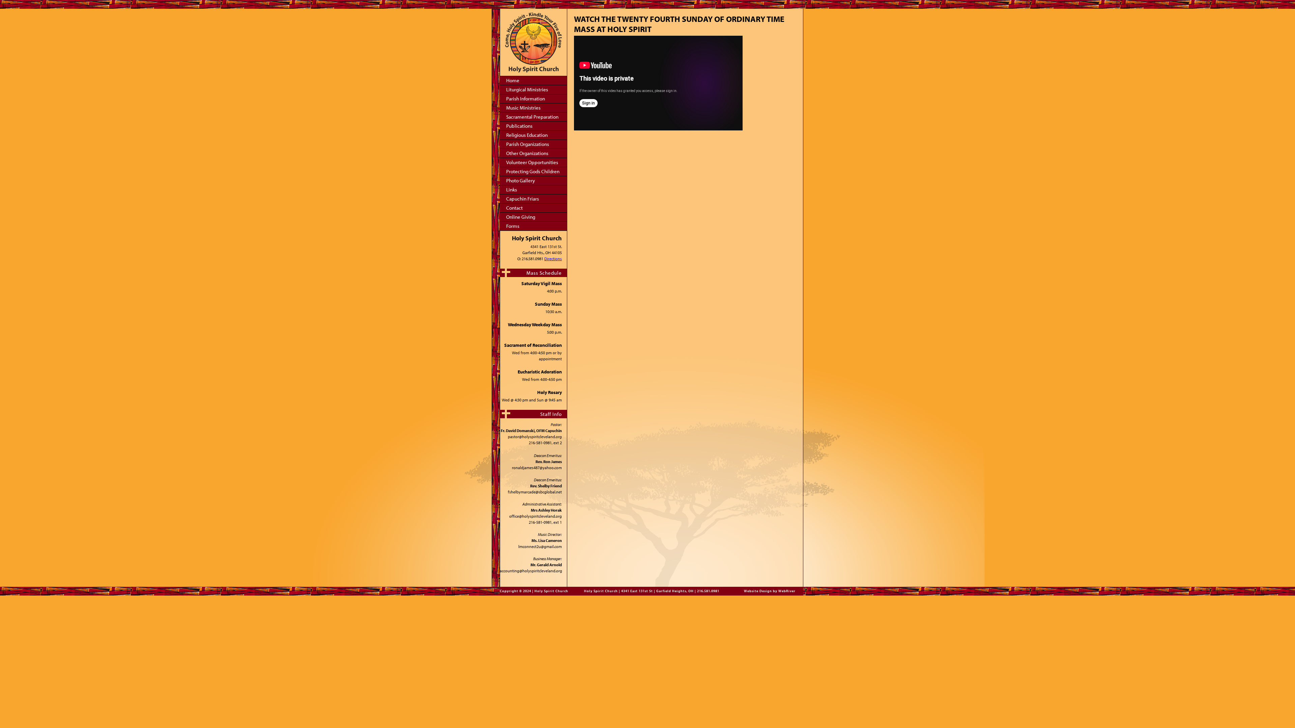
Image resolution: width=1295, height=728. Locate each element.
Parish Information (525, 98)
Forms (512, 226)
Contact (514, 208)
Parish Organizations (527, 144)
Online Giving (520, 217)
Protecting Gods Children (532, 171)
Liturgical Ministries (527, 89)
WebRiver (787, 591)
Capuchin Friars (522, 198)
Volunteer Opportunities (532, 162)
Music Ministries (523, 107)
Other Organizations (527, 153)
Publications (519, 126)
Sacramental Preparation (532, 117)
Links (511, 189)
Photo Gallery (520, 180)
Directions (553, 258)
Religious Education (527, 135)
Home (512, 80)
